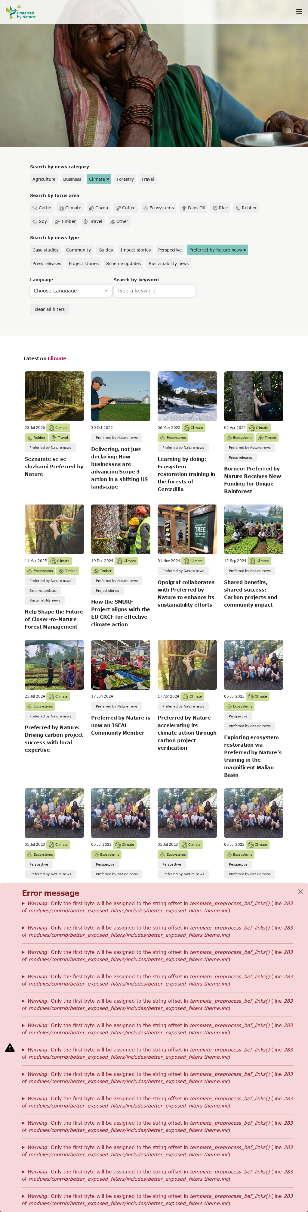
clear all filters (50, 309)
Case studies (45, 249)
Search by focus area (54, 195)
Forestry (125, 179)
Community (78, 249)
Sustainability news (169, 263)
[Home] (24, 12)
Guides (106, 249)
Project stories (84, 263)
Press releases (46, 263)
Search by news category (59, 166)
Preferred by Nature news (215, 249)
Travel (147, 179)
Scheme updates (123, 263)
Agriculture (43, 179)
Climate (97, 179)
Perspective (169, 249)
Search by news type (54, 237)
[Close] (300, 891)
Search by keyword (136, 279)
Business (72, 179)
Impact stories (136, 249)
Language (41, 279)
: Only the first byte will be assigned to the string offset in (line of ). (157, 906)
